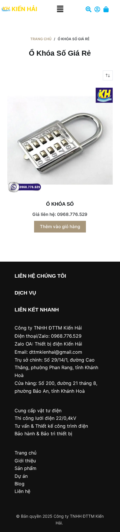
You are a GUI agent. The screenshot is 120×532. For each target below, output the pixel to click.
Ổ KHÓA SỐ (60, 204)
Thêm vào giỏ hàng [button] (60, 226)
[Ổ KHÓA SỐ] (60, 140)
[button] (60, 9)
